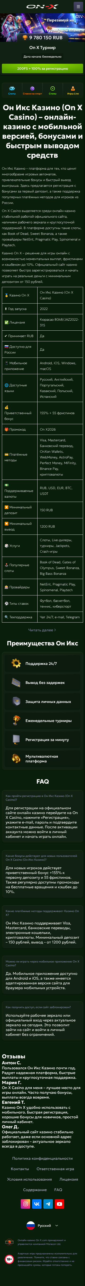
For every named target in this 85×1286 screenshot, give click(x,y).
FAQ (58, 1189)
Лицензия (69, 1179)
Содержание (35, 1189)
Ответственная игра (55, 1168)
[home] (42, 7)
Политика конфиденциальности (42, 1158)
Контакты (20, 1168)
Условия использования (29, 1179)
